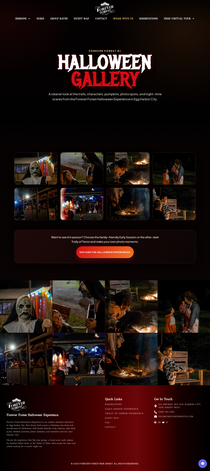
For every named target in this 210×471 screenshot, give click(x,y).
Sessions (20, 18)
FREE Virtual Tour (177, 18)
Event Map (81, 18)
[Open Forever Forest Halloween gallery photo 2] (81, 168)
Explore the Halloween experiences (105, 252)
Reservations (148, 18)
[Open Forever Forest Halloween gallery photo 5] (35, 204)
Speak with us (123, 18)
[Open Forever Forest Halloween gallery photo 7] (128, 204)
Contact (101, 18)
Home (40, 18)
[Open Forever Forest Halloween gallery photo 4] (174, 168)
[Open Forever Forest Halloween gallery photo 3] (128, 168)
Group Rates (59, 18)
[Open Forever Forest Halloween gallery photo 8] (174, 204)
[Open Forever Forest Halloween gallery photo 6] (81, 204)
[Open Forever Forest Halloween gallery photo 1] (35, 168)
